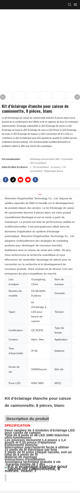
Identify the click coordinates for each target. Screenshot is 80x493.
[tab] (40, 193)
